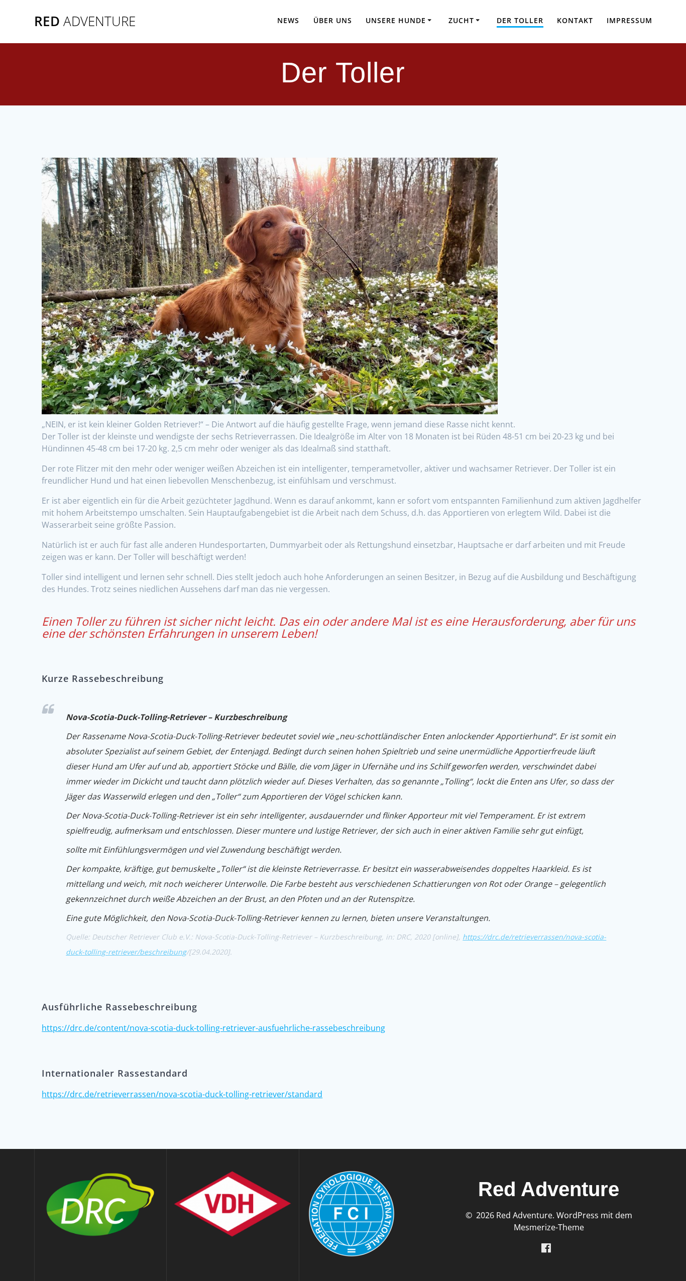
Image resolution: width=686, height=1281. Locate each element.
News (288, 20)
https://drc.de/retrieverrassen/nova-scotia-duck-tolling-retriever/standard (182, 1094)
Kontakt (575, 20)
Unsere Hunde (396, 20)
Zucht (461, 20)
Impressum (629, 20)
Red (85, 21)
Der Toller (520, 20)
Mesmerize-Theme (549, 1227)
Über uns (332, 20)
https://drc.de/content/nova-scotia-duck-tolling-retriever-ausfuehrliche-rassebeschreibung (213, 1027)
